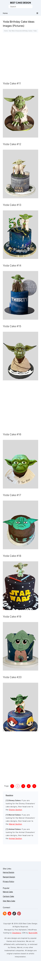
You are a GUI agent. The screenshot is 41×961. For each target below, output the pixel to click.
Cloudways (16, 933)
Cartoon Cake (8, 896)
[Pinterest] (19, 915)
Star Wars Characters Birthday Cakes (20, 31)
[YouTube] (9, 915)
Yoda (35, 31)
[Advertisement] (20, 57)
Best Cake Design (20, 3)
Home (6, 31)
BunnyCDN (33, 933)
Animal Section (15, 838)
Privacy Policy (8, 881)
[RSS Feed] (4, 915)
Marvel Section (15, 824)
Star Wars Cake (9, 901)
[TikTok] (14, 915)
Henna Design (8, 872)
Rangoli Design (9, 877)
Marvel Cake (8, 892)
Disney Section (15, 810)
